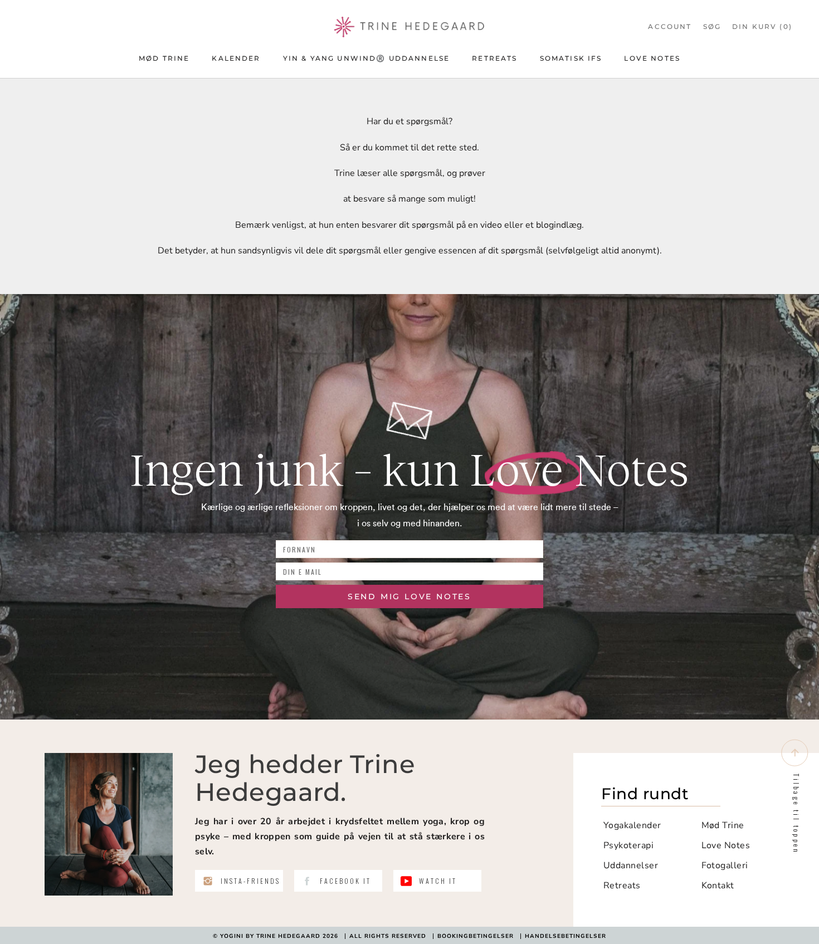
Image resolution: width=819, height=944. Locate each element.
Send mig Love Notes (409, 596)
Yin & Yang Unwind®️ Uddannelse (366, 58)
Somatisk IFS (571, 58)
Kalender (236, 58)
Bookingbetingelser (475, 936)
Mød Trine (164, 58)
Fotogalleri (724, 865)
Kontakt (717, 885)
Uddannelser (630, 865)
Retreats (494, 58)
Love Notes (652, 58)
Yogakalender (632, 825)
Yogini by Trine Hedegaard (270, 936)
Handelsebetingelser (565, 936)
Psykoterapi (628, 845)
